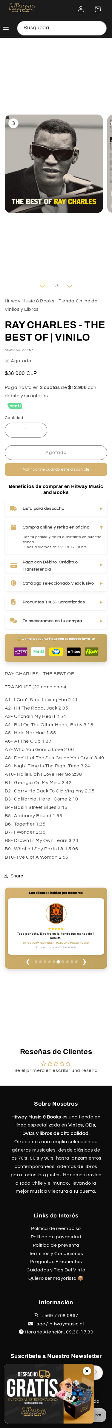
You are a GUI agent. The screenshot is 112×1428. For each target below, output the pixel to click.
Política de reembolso (56, 1228)
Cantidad (14, 418)
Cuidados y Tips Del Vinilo (56, 1270)
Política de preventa (56, 1245)
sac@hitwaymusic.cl (60, 1324)
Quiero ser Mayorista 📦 (56, 1278)
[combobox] (62, 28)
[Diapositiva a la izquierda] (42, 286)
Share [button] (17, 876)
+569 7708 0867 (59, 1315)
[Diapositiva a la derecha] (69, 286)
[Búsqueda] (99, 28)
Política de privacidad (56, 1236)
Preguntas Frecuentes (56, 1261)
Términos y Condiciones (56, 1253)
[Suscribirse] (96, 1372)
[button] (97, 9)
